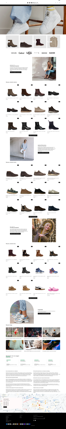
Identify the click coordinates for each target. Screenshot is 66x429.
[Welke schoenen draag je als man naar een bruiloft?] (14, 345)
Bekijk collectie (33, 135)
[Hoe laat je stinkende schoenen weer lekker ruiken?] (14, 332)
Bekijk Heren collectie (43, 152)
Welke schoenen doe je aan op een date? (49, 338)
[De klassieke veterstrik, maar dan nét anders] (51, 345)
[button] (32, 367)
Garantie (7, 419)
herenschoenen (57, 379)
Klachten (7, 418)
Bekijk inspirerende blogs (44, 313)
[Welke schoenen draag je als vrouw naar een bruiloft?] (33, 345)
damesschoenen (24, 381)
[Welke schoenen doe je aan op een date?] (51, 332)
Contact (20, 416)
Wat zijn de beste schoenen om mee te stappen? (31, 338)
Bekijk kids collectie (15, 233)
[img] (33, 356)
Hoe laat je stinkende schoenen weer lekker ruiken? (13, 338)
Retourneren (7, 417)
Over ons (21, 417)
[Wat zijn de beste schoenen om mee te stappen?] (33, 332)
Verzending (7, 416)
